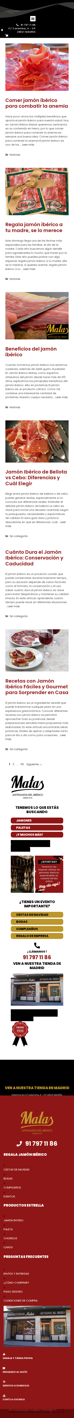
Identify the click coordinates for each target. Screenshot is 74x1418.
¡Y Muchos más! (29, 834)
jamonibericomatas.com (17, 1412)
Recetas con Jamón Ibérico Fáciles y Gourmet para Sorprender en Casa (36, 687)
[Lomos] (4, 1243)
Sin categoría (18, 536)
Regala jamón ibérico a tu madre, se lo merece (34, 227)
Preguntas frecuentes (26, 1256)
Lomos (8, 1247)
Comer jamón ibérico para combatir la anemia (36, 103)
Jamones (24, 820)
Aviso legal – (31, 1412)
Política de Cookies (58, 1412)
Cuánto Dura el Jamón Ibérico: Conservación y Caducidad (34, 558)
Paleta (8, 1229)
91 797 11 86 (60, 1410)
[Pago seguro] (4, 1287)
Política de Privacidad (42, 1412)
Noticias (15, 155)
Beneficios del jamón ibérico (31, 352)
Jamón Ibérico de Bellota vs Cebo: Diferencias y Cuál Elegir (36, 477)
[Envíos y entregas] (4, 1269)
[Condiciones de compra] (4, 1296)
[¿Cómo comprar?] (4, 1278)
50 (22, 764)
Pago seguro (13, 1291)
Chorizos (10, 1238)
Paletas (23, 827)
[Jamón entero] (4, 1216)
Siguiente (34, 764)
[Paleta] (4, 1225)
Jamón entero (13, 1220)
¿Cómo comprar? (16, 1282)
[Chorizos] (4, 1234)
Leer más (28, 144)
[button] (33, 18)
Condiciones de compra (21, 1300)
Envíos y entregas (16, 1273)
